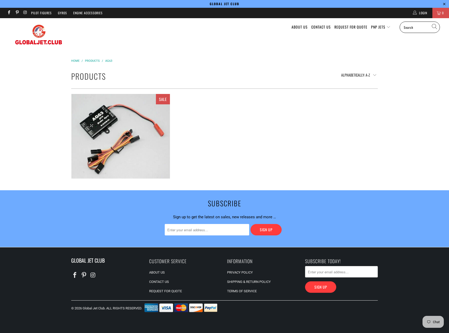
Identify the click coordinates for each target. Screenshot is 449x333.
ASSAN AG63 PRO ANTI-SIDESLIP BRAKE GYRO (120, 136)
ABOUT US (300, 27)
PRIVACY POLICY (240, 272)
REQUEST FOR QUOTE (350, 27)
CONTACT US (321, 27)
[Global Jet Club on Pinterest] (17, 13)
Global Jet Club (94, 308)
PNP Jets (378, 27)
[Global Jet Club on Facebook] (8, 13)
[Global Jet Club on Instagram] (25, 13)
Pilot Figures (41, 13)
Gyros (62, 13)
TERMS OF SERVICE (242, 291)
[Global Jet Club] (38, 35)
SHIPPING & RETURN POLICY (249, 282)
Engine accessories (88, 13)
